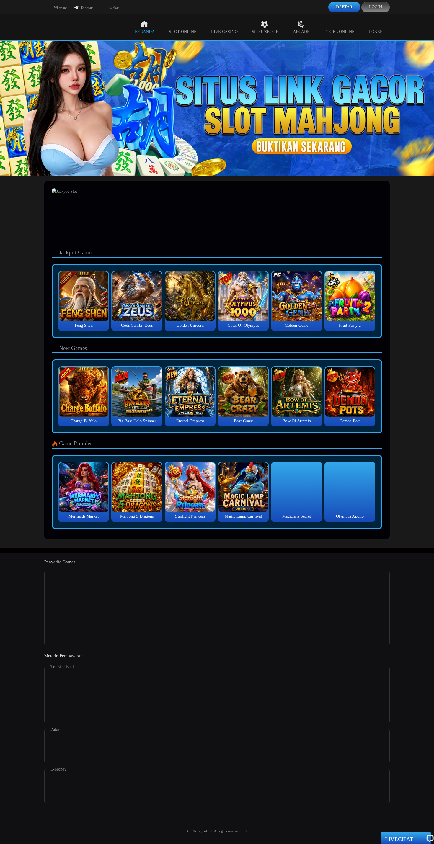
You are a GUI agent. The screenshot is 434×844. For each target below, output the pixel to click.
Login (375, 7)
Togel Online (339, 32)
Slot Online (183, 32)
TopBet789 (205, 831)
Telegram (87, 7)
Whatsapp (60, 7)
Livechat (112, 7)
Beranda (145, 32)
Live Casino (224, 32)
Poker (376, 32)
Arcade (301, 32)
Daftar (344, 7)
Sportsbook (265, 32)
